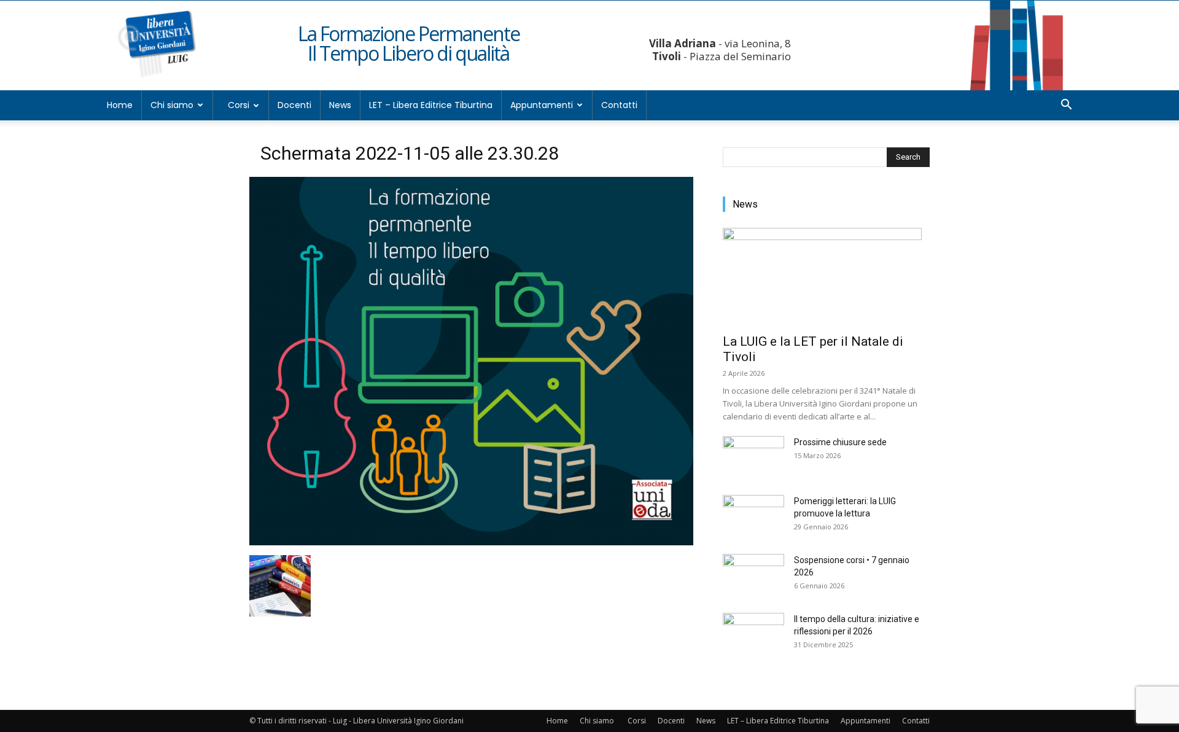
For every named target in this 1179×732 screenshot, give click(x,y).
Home (120, 105)
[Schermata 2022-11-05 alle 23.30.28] (471, 542)
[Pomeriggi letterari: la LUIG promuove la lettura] (753, 516)
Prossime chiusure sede (840, 442)
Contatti (619, 105)
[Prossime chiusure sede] (753, 457)
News (340, 105)
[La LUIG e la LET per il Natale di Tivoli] (826, 277)
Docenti (294, 105)
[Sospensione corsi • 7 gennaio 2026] (753, 575)
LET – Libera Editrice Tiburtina (430, 105)
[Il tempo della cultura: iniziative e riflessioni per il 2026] (753, 634)
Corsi (238, 105)
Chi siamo (171, 105)
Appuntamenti (541, 105)
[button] (1066, 106)
